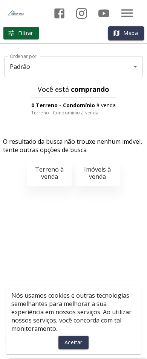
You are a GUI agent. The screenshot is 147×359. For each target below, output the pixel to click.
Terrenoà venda (49, 173)
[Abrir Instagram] (81, 13)
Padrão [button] (20, 66)
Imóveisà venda (97, 173)
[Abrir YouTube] (103, 13)
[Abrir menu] (127, 13)
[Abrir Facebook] (59, 13)
